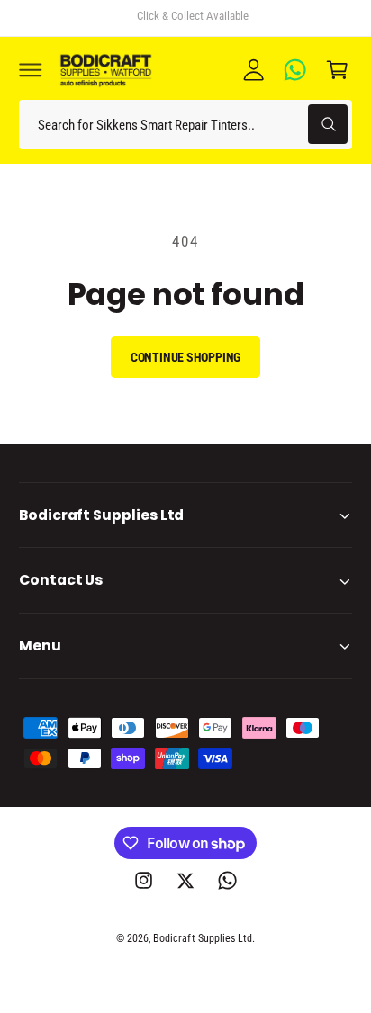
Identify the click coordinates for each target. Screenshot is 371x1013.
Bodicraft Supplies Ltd (202, 938)
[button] (30, 69)
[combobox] (185, 124)
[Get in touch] (295, 69)
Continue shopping (186, 357)
